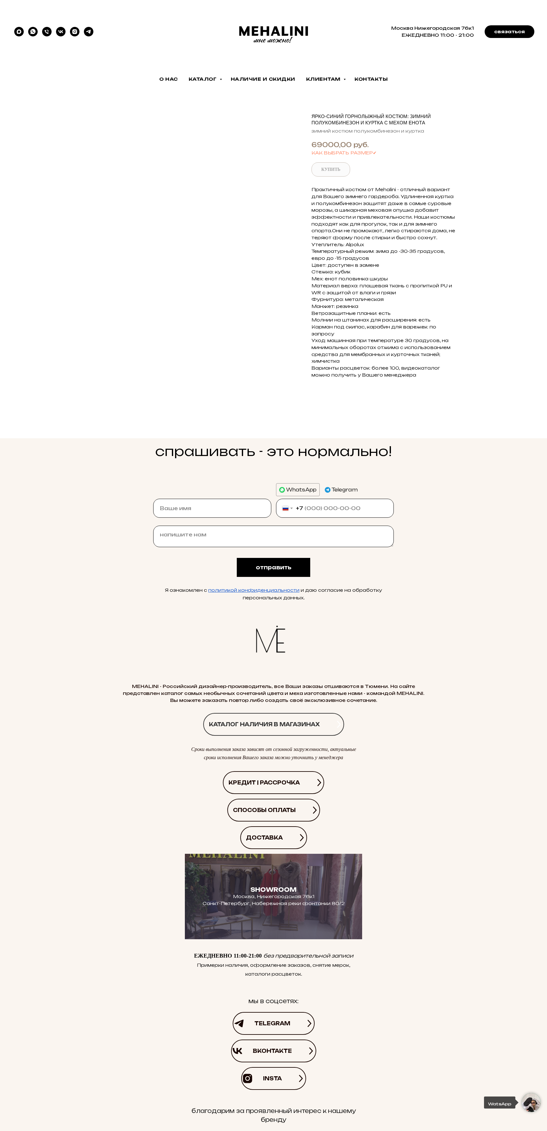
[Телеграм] (88, 31)
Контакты (371, 79)
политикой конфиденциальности (253, 590)
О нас (168, 79)
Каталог (203, 79)
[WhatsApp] (33, 31)
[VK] (61, 31)
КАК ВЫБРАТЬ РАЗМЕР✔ (344, 152)
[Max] (19, 31)
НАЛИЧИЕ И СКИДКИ (263, 79)
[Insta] (74, 31)
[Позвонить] (47, 31)
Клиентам (324, 79)
